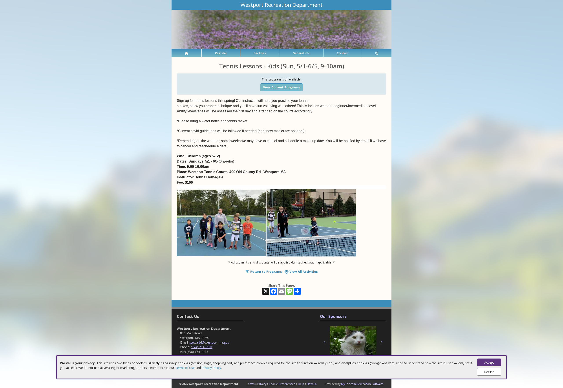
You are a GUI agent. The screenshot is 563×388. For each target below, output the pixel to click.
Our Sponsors (333, 316)
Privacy (261, 384)
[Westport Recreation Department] (281, 29)
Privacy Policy (211, 368)
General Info (301, 53)
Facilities (260, 53)
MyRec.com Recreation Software (362, 384)
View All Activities (303, 271)
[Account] (376, 53)
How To (312, 384)
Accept (489, 362)
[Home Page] (186, 53)
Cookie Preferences (282, 384)
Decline (489, 372)
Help (301, 384)
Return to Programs (265, 271)
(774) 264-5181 (201, 347)
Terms (250, 384)
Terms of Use (185, 368)
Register (221, 53)
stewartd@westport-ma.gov (209, 342)
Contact (343, 53)
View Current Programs (281, 87)
